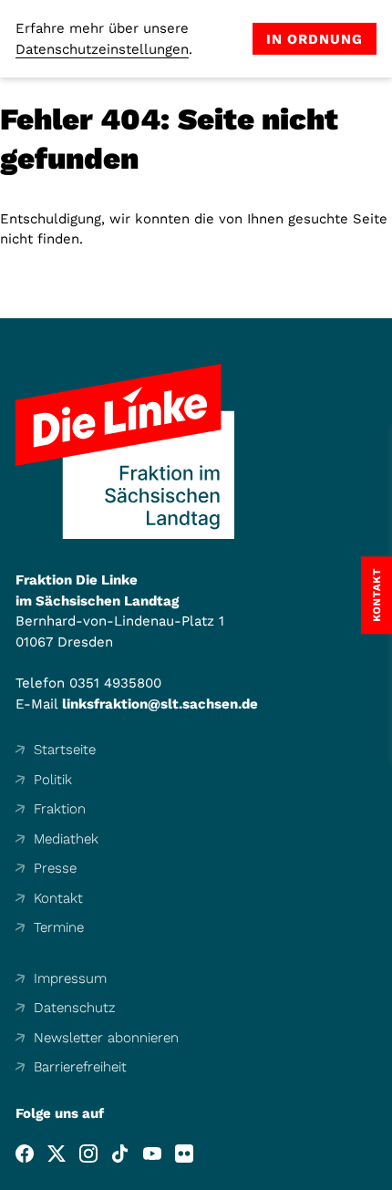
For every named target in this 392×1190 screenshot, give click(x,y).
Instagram (88, 1153)
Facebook (24, 1153)
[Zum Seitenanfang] (377, 1175)
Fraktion (60, 809)
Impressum (70, 978)
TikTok (120, 1153)
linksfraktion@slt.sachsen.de (160, 704)
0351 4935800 (115, 683)
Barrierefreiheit (80, 1067)
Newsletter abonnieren (106, 1038)
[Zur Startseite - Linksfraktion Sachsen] (124, 451)
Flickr (184, 1153)
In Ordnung (314, 39)
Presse (55, 868)
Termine (59, 927)
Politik (53, 779)
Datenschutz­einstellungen (102, 49)
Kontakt (58, 898)
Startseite (65, 749)
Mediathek (66, 839)
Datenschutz (75, 1007)
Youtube (152, 1153)
